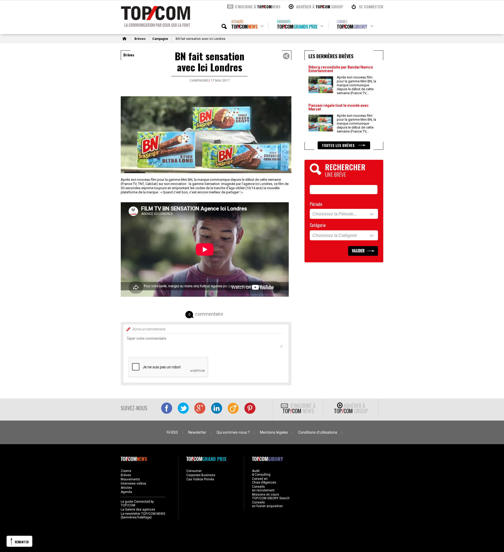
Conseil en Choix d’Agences (264, 480)
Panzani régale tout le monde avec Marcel (338, 107)
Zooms (126, 471)
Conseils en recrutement (263, 488)
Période (316, 204)
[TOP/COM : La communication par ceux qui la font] (155, 25)
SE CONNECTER (371, 6)
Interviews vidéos (133, 483)
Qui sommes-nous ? (233, 432)
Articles (126, 488)
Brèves (140, 39)
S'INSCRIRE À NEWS (257, 6)
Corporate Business (200, 475)
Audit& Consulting (261, 472)
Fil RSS (172, 432)
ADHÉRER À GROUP (319, 6)
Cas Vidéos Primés (200, 479)
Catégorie (318, 225)
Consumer (194, 471)
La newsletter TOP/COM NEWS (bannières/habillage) (143, 515)
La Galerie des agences (138, 509)
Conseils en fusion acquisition (267, 504)
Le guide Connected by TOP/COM (137, 503)
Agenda (126, 492)
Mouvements (130, 479)
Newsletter (197, 432)
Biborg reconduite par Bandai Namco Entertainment (340, 69)
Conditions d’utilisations (317, 432)
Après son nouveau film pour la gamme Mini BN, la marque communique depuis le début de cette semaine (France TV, (356, 85)
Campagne (160, 39)
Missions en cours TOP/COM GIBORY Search (271, 496)
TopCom (244, 24)
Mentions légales (274, 432)
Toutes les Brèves (339, 145)
